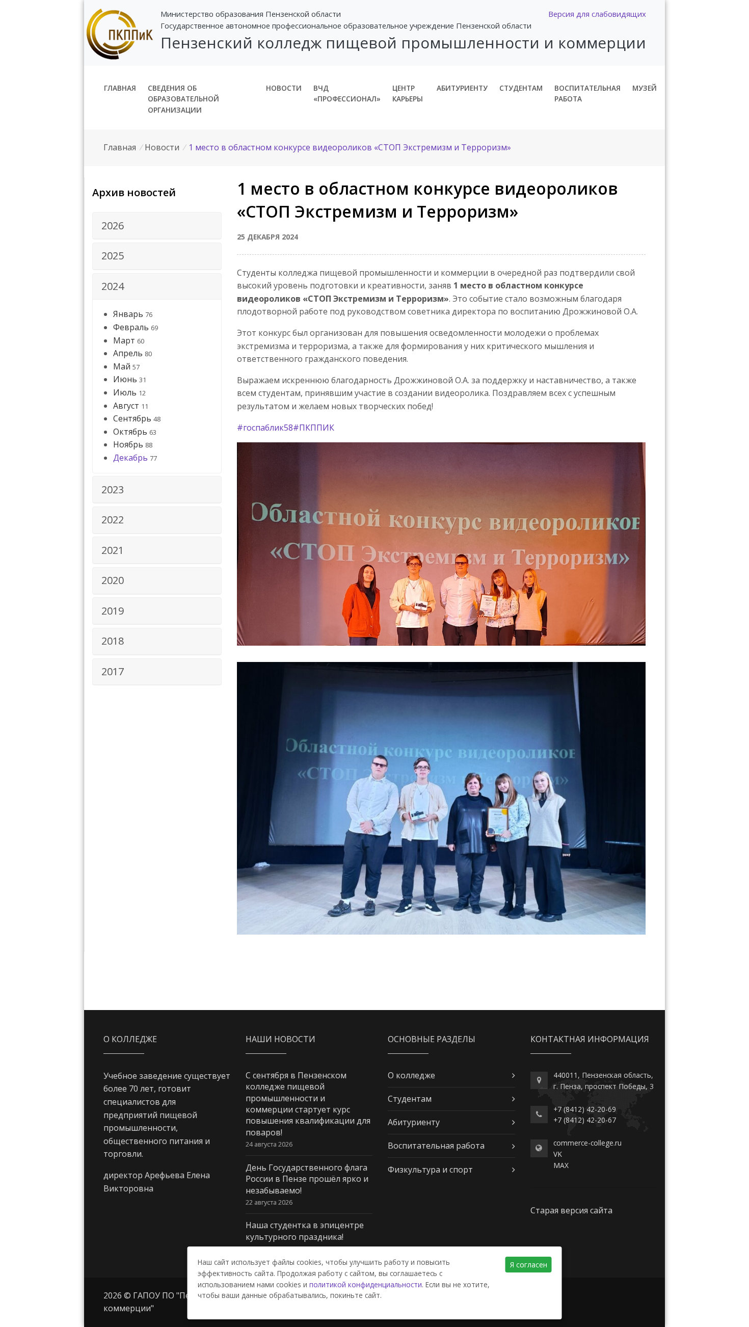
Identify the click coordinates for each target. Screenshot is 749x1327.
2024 (112, 286)
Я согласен (528, 1264)
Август (126, 405)
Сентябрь (132, 418)
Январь (128, 314)
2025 (112, 255)
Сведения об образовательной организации (183, 99)
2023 (112, 489)
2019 (112, 611)
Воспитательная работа (587, 93)
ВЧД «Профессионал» (347, 93)
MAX (561, 1165)
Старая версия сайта (571, 1210)
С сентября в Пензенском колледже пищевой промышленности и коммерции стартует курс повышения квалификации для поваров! (308, 1104)
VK (557, 1154)
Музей (644, 88)
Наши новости (280, 1039)
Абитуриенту (462, 88)
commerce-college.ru (587, 1143)
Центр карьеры (407, 93)
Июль (125, 392)
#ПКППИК (313, 427)
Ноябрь (128, 444)
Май (121, 366)
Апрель (128, 353)
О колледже (411, 1075)
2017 (112, 671)
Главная (120, 88)
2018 (112, 641)
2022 (112, 519)
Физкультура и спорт (430, 1169)
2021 (112, 550)
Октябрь (130, 431)
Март (124, 340)
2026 (112, 225)
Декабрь (130, 457)
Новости (284, 88)
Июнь (125, 379)
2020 (112, 580)
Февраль (131, 327)
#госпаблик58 (265, 427)
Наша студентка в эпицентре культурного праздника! (305, 1230)
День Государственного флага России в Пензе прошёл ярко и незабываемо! (307, 1179)
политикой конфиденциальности (365, 1284)
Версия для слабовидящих (597, 14)
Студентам (521, 88)
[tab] (157, 226)
